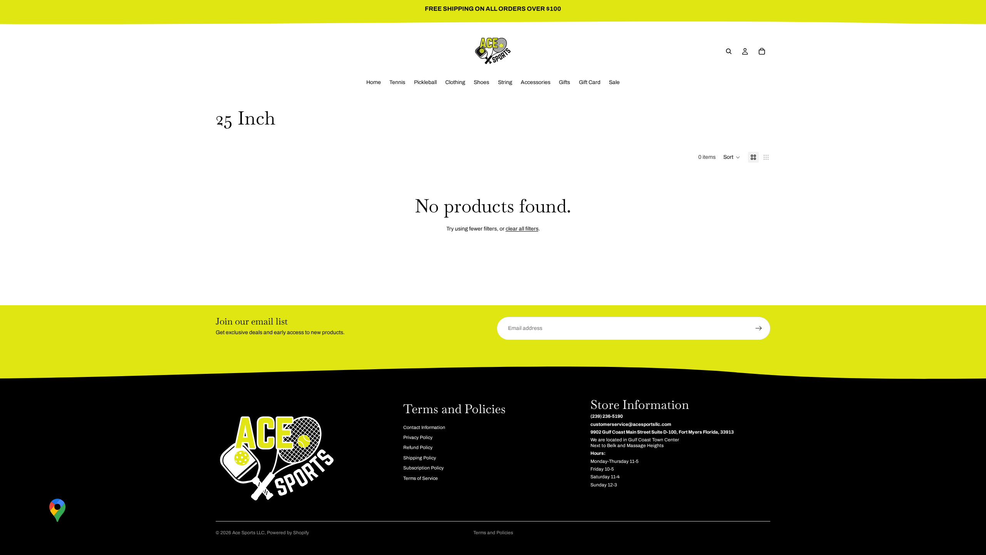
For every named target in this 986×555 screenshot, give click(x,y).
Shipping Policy (419, 458)
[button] (731, 157)
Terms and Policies (493, 532)
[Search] (728, 51)
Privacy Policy (418, 437)
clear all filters (522, 229)
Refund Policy (418, 447)
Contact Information (424, 427)
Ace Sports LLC (248, 532)
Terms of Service (420, 478)
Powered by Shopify (288, 532)
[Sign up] (759, 328)
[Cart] (761, 51)
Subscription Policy (423, 468)
